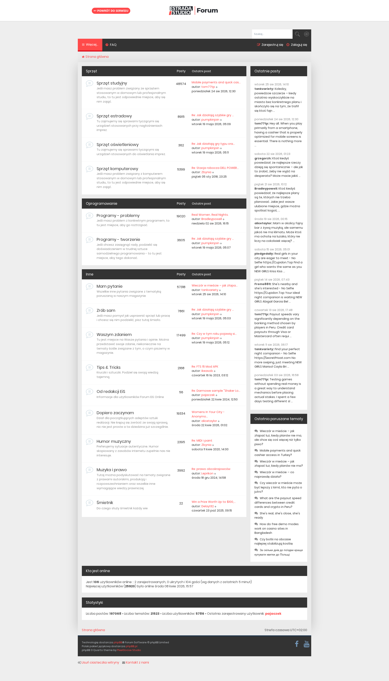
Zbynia (206, 172)
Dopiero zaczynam (115, 413)
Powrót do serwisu (112, 11)
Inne (89, 274)
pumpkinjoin (210, 120)
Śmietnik (105, 502)
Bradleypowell (211, 219)
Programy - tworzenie (118, 239)
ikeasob (207, 371)
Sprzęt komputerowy (117, 169)
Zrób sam (106, 310)
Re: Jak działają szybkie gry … (213, 115)
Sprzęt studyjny (112, 83)
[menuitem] (111, 45)
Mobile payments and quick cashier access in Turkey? (277, 452)
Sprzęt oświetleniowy (118, 144)
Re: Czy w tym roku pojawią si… (214, 334)
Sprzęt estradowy (114, 116)
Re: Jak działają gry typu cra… (213, 144)
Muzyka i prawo (112, 470)
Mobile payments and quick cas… (216, 82)
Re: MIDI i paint (202, 441)
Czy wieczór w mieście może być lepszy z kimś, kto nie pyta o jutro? (278, 487)
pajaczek (208, 395)
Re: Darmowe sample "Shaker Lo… (216, 391)
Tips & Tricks (109, 367)
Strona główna (93, 630)
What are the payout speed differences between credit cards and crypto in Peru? (277, 502)
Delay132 (207, 506)
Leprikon (207, 473)
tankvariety (209, 290)
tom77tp (208, 87)
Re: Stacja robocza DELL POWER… (215, 168)
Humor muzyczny (114, 441)
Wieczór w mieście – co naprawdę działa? (274, 474)
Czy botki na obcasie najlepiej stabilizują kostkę (273, 541)
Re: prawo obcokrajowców (211, 469)
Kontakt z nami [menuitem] (137, 662)
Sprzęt (91, 71)
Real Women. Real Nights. (210, 215)
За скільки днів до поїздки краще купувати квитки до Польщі (278, 552)
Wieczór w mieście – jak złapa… (215, 285)
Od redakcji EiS (111, 391)
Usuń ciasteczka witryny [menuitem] (100, 662)
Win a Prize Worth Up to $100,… (214, 502)
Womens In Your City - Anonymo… (208, 414)
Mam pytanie (110, 286)
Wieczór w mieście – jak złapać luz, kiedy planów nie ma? (278, 463)
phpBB (118, 642)
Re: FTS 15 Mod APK (205, 367)
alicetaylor (209, 421)
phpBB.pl (131, 646)
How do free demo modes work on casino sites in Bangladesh (276, 528)
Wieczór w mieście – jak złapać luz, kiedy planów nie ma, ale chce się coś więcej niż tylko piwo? (278, 437)
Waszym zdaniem (114, 334)
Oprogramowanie (101, 203)
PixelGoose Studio (129, 650)
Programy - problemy (118, 215)
